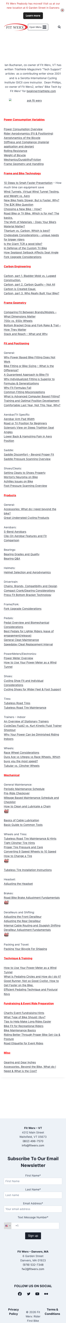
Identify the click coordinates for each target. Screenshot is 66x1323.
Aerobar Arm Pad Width (19, 419)
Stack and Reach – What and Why (26, 334)
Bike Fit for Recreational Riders (23, 1026)
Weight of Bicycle (15, 155)
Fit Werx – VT (33, 1128)
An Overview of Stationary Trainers (26, 721)
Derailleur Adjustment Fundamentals (27, 929)
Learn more (33, 15)
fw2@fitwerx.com (33, 1269)
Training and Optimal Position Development (31, 400)
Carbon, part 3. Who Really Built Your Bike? (31, 293)
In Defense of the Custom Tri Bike (25, 248)
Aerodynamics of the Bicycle (22, 137)
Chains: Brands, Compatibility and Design (30, 586)
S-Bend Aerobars (15, 531)
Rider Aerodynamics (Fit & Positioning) (28, 133)
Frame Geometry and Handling (24, 164)
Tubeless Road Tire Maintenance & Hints (30, 838)
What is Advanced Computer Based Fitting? (32, 396)
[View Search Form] (59, 27)
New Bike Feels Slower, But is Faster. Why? (31, 200)
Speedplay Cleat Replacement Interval (28, 644)
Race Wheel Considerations (21, 752)
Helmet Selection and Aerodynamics (27, 572)
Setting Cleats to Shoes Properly (24, 472)
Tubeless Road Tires (17, 703)
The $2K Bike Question (18, 204)
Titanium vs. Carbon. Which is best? (27, 230)
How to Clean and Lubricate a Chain (27, 806)
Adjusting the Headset (18, 883)
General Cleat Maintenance (21, 639)
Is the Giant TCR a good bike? (23, 243)
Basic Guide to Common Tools (23, 824)
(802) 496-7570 (33, 1141)
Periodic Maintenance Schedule (24, 789)
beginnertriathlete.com (41, 91)
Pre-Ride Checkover (17, 793)
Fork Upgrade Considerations (22, 257)
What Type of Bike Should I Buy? (24, 1017)
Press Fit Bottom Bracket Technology (27, 595)
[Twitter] (29, 1294)
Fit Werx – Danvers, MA (33, 1251)
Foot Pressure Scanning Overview (25, 485)
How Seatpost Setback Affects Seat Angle (31, 252)
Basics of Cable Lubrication (21, 820)
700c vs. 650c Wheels (18, 320)
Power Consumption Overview (23, 129)
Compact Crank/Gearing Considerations (29, 590)
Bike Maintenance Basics (20, 1030)
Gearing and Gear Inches (20, 1062)
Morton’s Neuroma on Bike (21, 477)
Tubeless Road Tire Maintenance (25, 707)
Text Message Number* (33, 1217)
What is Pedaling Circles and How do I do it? (32, 976)
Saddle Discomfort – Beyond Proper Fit (29, 454)
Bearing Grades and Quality (21, 554)
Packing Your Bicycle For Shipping (25, 948)
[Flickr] (46, 1294)
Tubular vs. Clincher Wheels (22, 765)
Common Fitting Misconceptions (24, 392)
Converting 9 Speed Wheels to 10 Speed (30, 851)
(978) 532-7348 (33, 1264)
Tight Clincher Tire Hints (19, 842)
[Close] (62, 10)
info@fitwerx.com (33, 1145)
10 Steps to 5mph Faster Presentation (28, 182)
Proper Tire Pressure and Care (23, 847)
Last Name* (33, 1189)
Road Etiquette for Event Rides (23, 1043)
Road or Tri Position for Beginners (25, 423)
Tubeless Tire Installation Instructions (28, 870)
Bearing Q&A (12, 558)
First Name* (33, 1175)
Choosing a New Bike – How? (23, 209)
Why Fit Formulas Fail (17, 387)
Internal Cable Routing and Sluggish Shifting (32, 925)
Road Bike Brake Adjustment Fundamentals (32, 897)
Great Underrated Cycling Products (26, 517)
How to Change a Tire (18, 856)
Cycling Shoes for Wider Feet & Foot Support (32, 689)
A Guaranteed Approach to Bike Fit (26, 374)
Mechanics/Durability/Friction (22, 159)
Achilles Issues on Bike (18, 481)
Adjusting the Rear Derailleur (22, 921)
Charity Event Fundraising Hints (24, 1013)
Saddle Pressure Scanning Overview (27, 459)
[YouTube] (37, 1294)
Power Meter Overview (18, 658)
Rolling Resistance (15, 150)
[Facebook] (20, 1294)
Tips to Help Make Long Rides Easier (27, 1021)
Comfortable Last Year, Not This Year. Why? (32, 405)
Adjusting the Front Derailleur (22, 916)
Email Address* (33, 1203)
